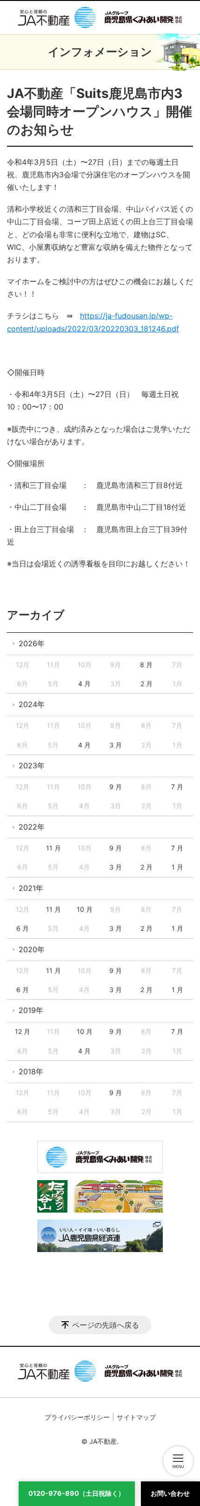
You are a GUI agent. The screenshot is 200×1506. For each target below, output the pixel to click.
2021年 (31, 888)
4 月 (84, 684)
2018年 (31, 1071)
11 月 (53, 848)
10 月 (85, 909)
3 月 (115, 745)
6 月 (22, 928)
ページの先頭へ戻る (105, 1325)
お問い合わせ (170, 1493)
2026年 (32, 643)
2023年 (32, 765)
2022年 (32, 826)
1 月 (177, 867)
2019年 (31, 1010)
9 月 (115, 787)
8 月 (146, 665)
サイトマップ (136, 1417)
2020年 (32, 949)
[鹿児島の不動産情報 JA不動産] (100, 17)
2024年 (32, 704)
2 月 (146, 684)
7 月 (177, 787)
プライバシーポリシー (77, 1417)
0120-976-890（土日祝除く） (76, 1493)
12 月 (22, 1031)
